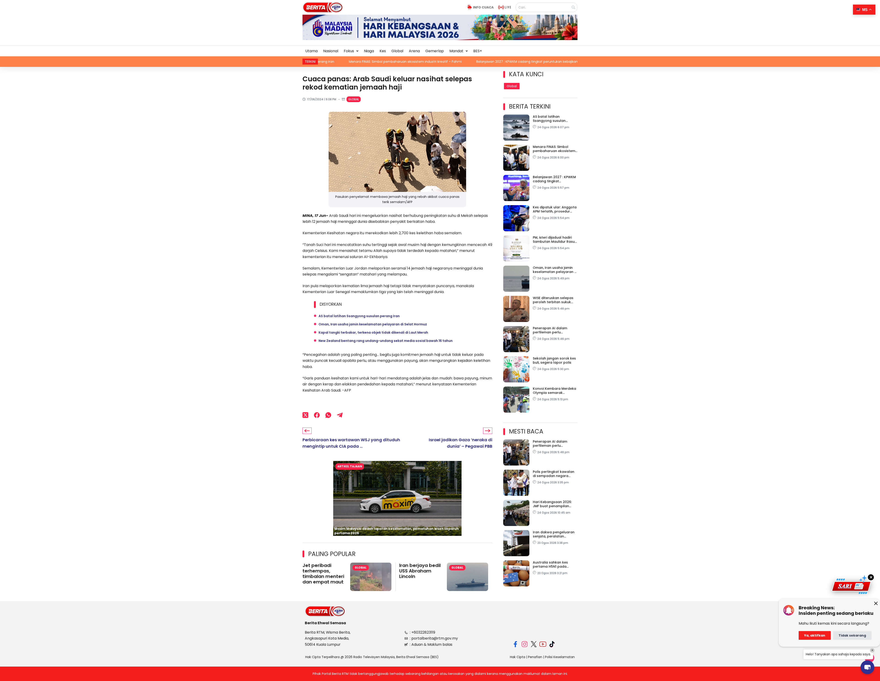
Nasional (330, 51)
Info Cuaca (483, 7)
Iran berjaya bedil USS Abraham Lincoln (420, 571)
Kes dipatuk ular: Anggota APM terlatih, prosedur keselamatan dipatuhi (555, 209)
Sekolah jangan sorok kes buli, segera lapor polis (554, 360)
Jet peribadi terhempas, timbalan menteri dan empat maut (323, 573)
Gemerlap (434, 51)
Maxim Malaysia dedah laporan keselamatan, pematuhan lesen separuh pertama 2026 (396, 530)
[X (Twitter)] (305, 415)
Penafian (535, 657)
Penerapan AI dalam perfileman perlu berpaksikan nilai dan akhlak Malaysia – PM (551, 330)
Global (397, 51)
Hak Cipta (517, 657)
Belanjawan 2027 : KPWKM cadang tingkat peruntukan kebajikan (462, 61)
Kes (383, 51)
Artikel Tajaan (349, 466)
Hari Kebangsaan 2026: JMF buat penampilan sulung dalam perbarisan (554, 504)
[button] (351, 51)
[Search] (573, 7)
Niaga (369, 51)
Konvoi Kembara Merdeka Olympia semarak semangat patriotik (554, 391)
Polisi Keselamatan (560, 657)
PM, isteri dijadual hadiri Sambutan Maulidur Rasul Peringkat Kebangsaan (554, 239)
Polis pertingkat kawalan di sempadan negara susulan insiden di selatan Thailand (554, 474)
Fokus (349, 51)
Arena (414, 51)
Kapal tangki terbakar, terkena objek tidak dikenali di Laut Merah (373, 332)
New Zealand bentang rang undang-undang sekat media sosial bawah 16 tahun (386, 340)
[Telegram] (340, 415)
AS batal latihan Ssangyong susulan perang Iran (359, 316)
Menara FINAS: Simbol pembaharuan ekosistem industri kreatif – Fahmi (340, 61)
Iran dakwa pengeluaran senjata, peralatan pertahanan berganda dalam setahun (554, 534)
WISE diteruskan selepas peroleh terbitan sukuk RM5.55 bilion (553, 300)
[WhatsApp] (328, 415)
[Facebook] (317, 415)
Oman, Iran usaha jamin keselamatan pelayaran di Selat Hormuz (373, 324)
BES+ (477, 51)
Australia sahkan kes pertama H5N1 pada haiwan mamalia (550, 564)
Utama (311, 51)
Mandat (456, 51)
